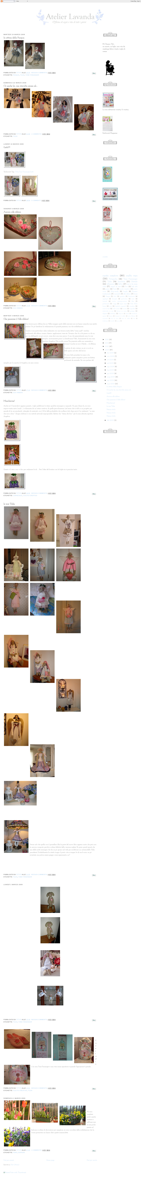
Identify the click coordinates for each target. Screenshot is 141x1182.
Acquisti (121, 313)
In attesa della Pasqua (14, 38)
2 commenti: (36, 200)
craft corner (116, 308)
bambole (121, 282)
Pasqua (16, 75)
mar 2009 (111, 384)
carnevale (17, 495)
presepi (132, 311)
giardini (21, 1152)
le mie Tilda (9, 504)
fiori (15, 1152)
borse (135, 294)
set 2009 (110, 363)
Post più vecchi (92, 1160)
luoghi (125, 291)
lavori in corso (122, 311)
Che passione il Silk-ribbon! (16, 319)
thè (134, 318)
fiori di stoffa (126, 318)
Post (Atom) (15, 1165)
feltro (121, 284)
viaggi (115, 304)
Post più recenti (9, 1160)
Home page (50, 1160)
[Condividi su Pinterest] (55, 73)
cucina (125, 308)
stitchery (113, 313)
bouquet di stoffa (120, 316)
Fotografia (113, 279)
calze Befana (131, 316)
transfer (112, 321)
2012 (107, 339)
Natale (134, 282)
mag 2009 (111, 377)
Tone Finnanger (32, 75)
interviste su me (108, 311)
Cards (127, 313)
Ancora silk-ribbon (12, 212)
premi (107, 289)
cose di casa (106, 308)
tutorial (105, 301)
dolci (115, 296)
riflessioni (110, 284)
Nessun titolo (111, 409)
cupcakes (132, 308)
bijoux (110, 316)
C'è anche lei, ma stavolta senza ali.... (21, 86)
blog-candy (115, 291)
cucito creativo (30, 495)
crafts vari (131, 275)
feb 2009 (110, 420)
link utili (134, 286)
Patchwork (131, 296)
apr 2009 (110, 380)
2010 (107, 346)
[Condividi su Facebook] (53, 73)
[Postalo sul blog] (50, 73)
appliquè (105, 299)
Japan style (123, 304)
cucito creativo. (125, 289)
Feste (114, 289)
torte (133, 299)
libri (133, 301)
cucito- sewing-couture (119, 301)
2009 (107, 350)
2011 (107, 343)
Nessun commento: (39, 72)
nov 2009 (111, 356)
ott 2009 (110, 360)
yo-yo (118, 321)
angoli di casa (116, 286)
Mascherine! (9, 401)
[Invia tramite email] (48, 73)
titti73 (19, 72)
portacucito (106, 304)
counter (105, 257)
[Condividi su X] (52, 73)
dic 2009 (110, 353)
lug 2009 (110, 370)
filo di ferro (114, 318)
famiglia (114, 299)
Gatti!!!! (7, 147)
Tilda (22, 75)
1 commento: (36, 134)
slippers (105, 313)
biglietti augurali (120, 306)
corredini (132, 306)
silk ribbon (18, 308)
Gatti (32, 172)
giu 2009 (110, 373)
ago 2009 (111, 366)
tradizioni (105, 321)
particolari (124, 299)
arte (110, 306)
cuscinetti (117, 294)
